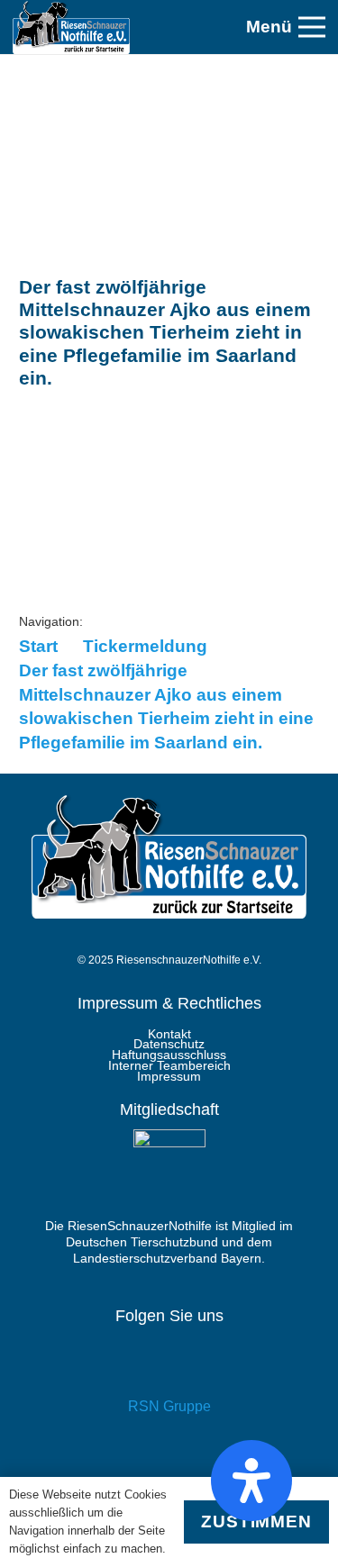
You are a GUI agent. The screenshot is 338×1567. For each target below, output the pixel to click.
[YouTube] (169, 1465)
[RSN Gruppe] (169, 1367)
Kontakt (169, 1034)
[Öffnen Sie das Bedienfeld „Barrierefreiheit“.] (251, 1480)
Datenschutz (169, 1044)
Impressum (169, 1076)
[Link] (71, 27)
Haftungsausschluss (169, 1054)
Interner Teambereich (169, 1065)
